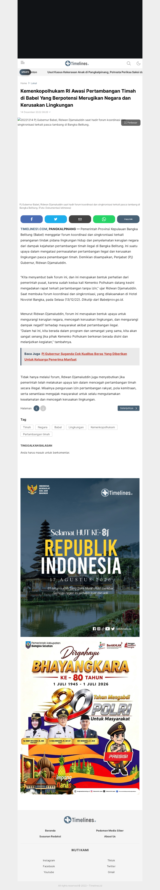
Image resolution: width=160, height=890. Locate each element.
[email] (80, 219)
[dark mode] (138, 63)
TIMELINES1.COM (33, 229)
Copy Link (128, 219)
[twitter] (56, 219)
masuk (40, 452)
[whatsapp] (104, 219)
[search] (129, 63)
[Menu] (22, 63)
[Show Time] (50, 112)
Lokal (34, 83)
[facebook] (31, 219)
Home (23, 83)
